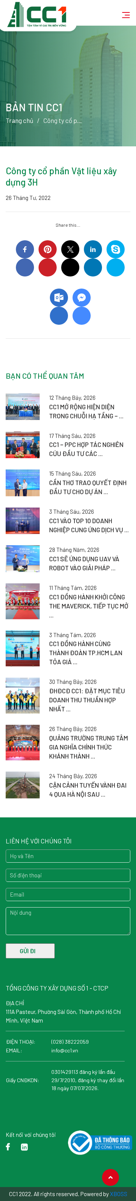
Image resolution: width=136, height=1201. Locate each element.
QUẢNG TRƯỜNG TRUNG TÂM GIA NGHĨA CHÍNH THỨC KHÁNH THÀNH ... (88, 747)
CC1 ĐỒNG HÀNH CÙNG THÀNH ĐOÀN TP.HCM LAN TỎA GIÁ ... (85, 652)
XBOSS (118, 1193)
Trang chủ (19, 120)
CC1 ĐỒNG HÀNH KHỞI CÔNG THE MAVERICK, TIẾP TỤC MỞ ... (88, 606)
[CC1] (37, 10)
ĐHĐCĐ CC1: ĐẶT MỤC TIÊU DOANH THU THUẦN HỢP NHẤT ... (87, 700)
